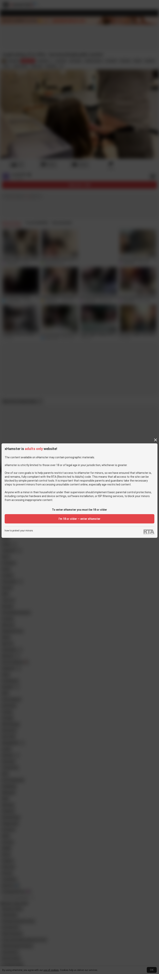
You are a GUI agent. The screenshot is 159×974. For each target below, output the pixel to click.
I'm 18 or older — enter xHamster (79, 518)
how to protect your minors (19, 530)
